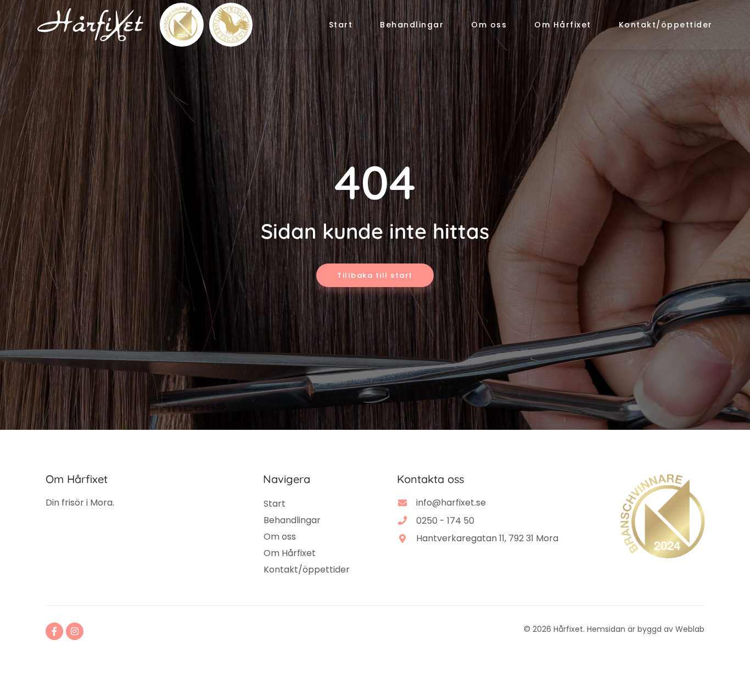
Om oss (489, 24)
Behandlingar (412, 24)
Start (341, 24)
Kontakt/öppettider (666, 24)
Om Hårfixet (562, 24)
